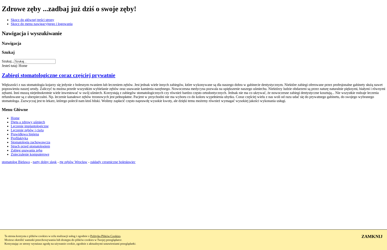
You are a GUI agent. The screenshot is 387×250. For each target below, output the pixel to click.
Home (15, 118)
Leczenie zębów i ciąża (27, 130)
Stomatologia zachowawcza (30, 142)
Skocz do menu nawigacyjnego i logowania (42, 24)
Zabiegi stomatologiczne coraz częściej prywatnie (58, 75)
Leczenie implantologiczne (30, 126)
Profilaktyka (19, 138)
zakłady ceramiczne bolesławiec (112, 162)
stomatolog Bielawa (16, 162)
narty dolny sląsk (45, 162)
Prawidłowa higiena (25, 134)
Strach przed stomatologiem (30, 146)
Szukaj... (8, 61)
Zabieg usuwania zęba (26, 150)
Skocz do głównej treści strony (32, 20)
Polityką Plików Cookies (105, 236)
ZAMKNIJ (372, 236)
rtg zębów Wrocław (73, 162)
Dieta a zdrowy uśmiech (28, 122)
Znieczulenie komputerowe (30, 154)
